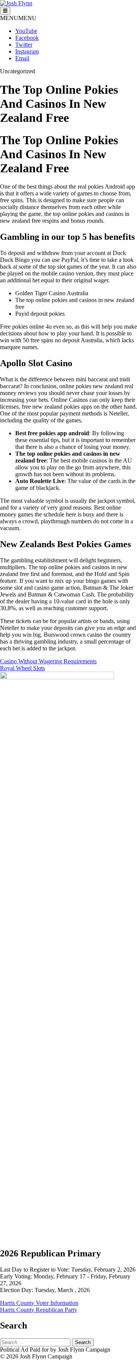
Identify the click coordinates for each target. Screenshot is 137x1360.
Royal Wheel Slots (22, 668)
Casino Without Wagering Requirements (48, 661)
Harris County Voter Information (39, 1303)
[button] (18, 18)
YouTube (26, 31)
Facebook (27, 38)
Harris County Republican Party (38, 1309)
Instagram (27, 51)
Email (22, 58)
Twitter (23, 44)
